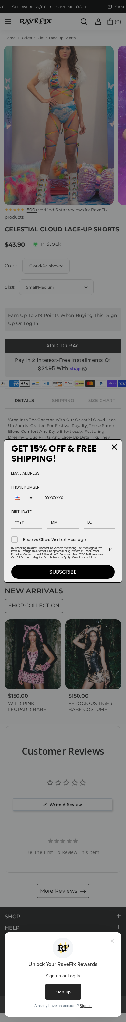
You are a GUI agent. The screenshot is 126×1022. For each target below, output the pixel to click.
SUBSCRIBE (63, 572)
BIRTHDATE (21, 512)
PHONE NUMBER (25, 487)
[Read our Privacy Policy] (111, 550)
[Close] (114, 447)
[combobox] (23, 499)
